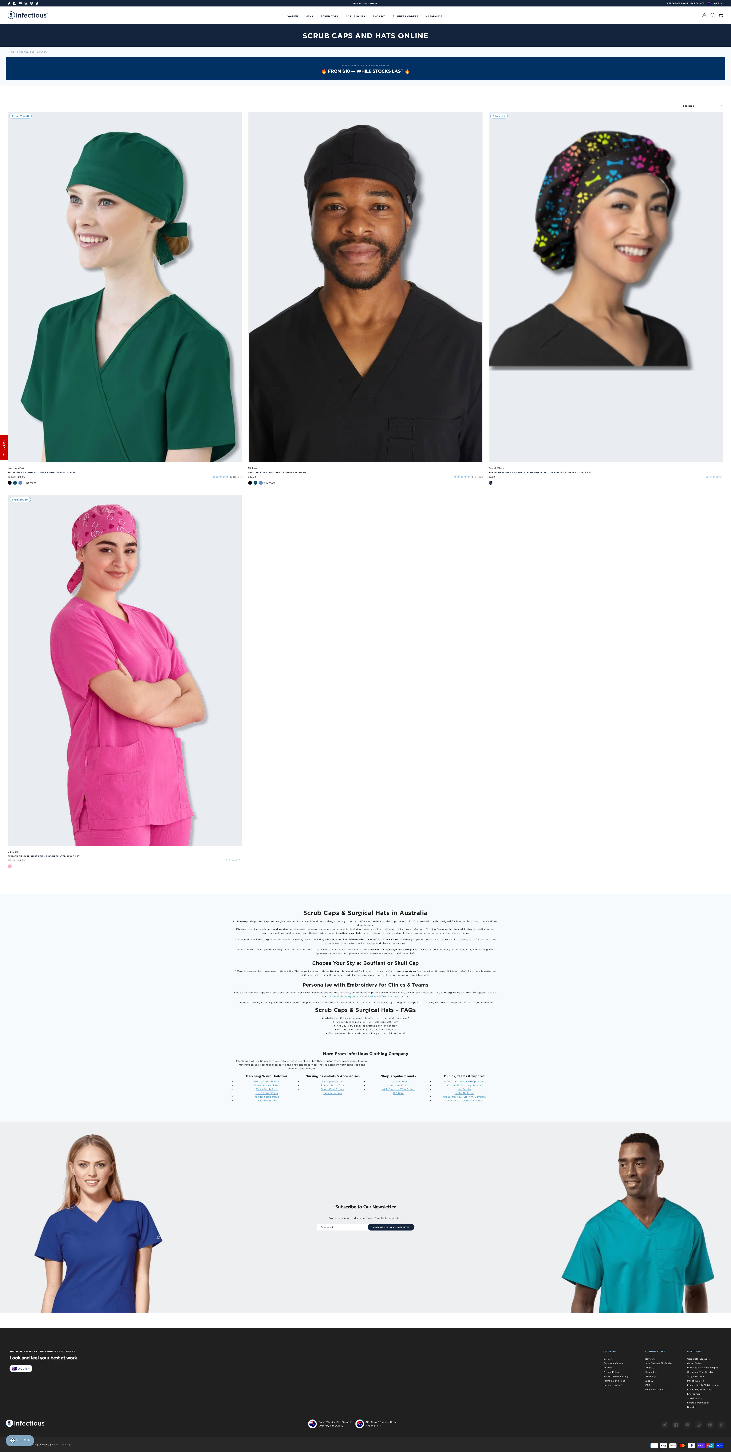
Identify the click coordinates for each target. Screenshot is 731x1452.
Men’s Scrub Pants (266, 1092)
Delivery (608, 1359)
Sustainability (694, 1398)
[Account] (704, 15)
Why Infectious (695, 1376)
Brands (691, 1407)
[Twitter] (9, 3)
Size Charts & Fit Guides (658, 1363)
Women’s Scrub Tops (267, 1081)
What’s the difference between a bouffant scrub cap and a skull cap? (367, 1018)
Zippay (649, 1380)
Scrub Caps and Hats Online (32, 51)
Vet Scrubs (464, 1089)
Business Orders (405, 16)
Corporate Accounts (698, 1359)
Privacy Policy (611, 1372)
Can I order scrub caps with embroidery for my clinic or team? (366, 1033)
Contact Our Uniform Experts (464, 1100)
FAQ (647, 1385)
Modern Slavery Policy (616, 1376)
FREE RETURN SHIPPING (443, 3)
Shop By (379, 16)
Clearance (434, 16)
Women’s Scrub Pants (266, 1085)
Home (11, 51)
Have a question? (612, 1385)
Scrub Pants (355, 16)
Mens (309, 16)
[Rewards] (20, 1440)
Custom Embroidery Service (344, 996)
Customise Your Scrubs (700, 1372)
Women (292, 16)
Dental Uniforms (464, 1092)
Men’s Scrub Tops (267, 1089)
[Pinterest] (31, 3)
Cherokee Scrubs (398, 1085)
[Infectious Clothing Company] (28, 15)
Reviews (650, 1359)
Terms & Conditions (614, 1380)
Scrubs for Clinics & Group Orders (464, 1081)
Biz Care (398, 1092)
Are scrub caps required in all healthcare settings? (367, 1021)
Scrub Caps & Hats (332, 1089)
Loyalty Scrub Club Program (702, 1385)
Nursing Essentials (333, 1081)
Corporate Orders (613, 1363)
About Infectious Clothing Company (464, 1096)
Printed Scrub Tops (332, 1085)
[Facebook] (14, 3)
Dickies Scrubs (398, 1081)
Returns (607, 1367)
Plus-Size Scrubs (267, 1100)
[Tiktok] (37, 3)
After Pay (650, 1376)
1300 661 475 (697, 3)
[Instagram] (26, 3)
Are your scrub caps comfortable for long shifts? (367, 1025)
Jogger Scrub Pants (267, 1096)
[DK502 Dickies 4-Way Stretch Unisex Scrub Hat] (365, 287)
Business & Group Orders (383, 996)
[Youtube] (20, 3)
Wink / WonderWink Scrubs (398, 1089)
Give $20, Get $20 (655, 1389)
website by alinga (61, 1444)
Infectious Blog (695, 1380)
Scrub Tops (329, 16)
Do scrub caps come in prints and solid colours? (366, 1029)
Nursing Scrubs (332, 1092)
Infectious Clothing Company (33, 1444)
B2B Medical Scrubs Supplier (703, 1367)
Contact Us (651, 1372)
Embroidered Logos (698, 1402)
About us (650, 1367)
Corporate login (677, 3)
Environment (694, 1394)
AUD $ (716, 3)
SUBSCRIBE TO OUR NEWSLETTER (391, 1227)
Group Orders (694, 1363)
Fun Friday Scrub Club (699, 1389)
